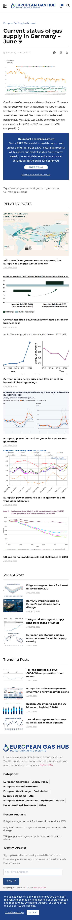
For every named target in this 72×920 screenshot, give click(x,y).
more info (46, 765)
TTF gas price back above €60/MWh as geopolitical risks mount (44, 673)
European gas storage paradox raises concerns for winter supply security (46, 638)
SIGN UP (11, 881)
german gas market (47, 188)
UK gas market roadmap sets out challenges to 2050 (35, 557)
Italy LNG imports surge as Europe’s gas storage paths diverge (43, 604)
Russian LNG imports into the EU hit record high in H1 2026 (46, 705)
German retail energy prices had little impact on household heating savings (33, 381)
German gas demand (22, 188)
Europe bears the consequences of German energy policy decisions (47, 690)
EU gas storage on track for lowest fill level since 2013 (47, 587)
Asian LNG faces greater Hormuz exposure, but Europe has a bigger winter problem (32, 262)
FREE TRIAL (36, 167)
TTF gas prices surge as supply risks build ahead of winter (45, 621)
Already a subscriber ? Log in (36, 174)
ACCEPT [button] (33, 912)
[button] (54, 53)
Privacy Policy (39, 888)
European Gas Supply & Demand (19, 23)
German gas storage (15, 191)
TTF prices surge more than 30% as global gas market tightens (46, 721)
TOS (27, 888)
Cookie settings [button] (14, 912)
